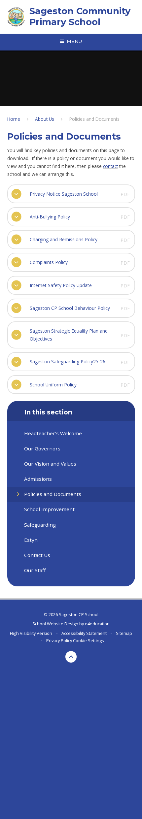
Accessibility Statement (84, 633)
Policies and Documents (94, 119)
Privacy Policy (59, 640)
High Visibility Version (31, 633)
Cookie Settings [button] (88, 640)
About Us (44, 119)
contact (110, 166)
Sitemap (124, 633)
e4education (97, 624)
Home (13, 119)
